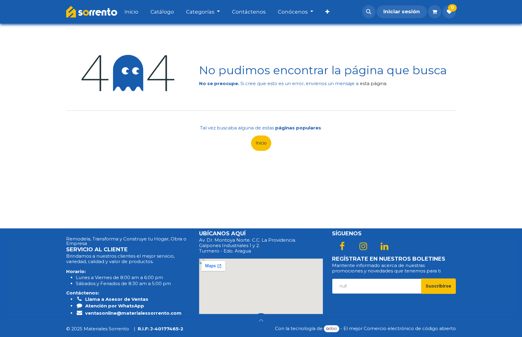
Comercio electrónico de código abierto (410, 328)
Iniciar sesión (401, 11)
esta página (373, 83)
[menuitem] (137, 12)
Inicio (261, 143)
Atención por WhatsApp (114, 306)
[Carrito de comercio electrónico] (434, 11)
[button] (368, 11)
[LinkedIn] (384, 246)
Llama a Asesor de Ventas (116, 299)
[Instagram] (363, 246)
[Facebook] (342, 246)
